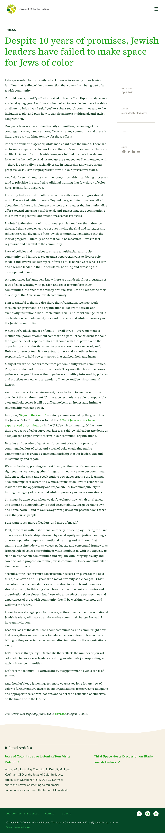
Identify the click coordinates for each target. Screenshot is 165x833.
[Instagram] (139, 813)
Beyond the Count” (33, 415)
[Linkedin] (133, 152)
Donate (66, 814)
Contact (50, 814)
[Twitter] (129, 152)
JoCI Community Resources (22, 814)
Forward (60, 714)
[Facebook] (124, 152)
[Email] (138, 152)
